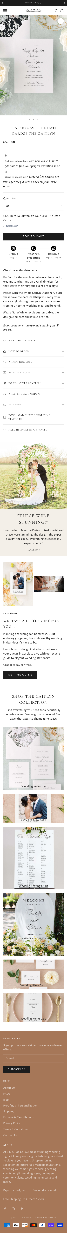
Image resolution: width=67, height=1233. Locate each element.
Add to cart (33, 236)
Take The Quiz (54, 626)
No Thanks (54, 632)
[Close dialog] (63, 595)
